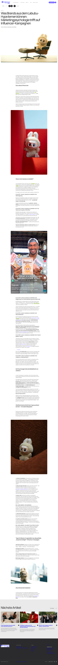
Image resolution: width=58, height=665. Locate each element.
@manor (18, 349)
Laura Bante (28, 346)
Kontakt (48, 645)
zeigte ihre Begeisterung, (23, 331)
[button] (16, 2)
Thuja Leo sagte (32, 214)
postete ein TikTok (22, 344)
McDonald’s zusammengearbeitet (22, 489)
